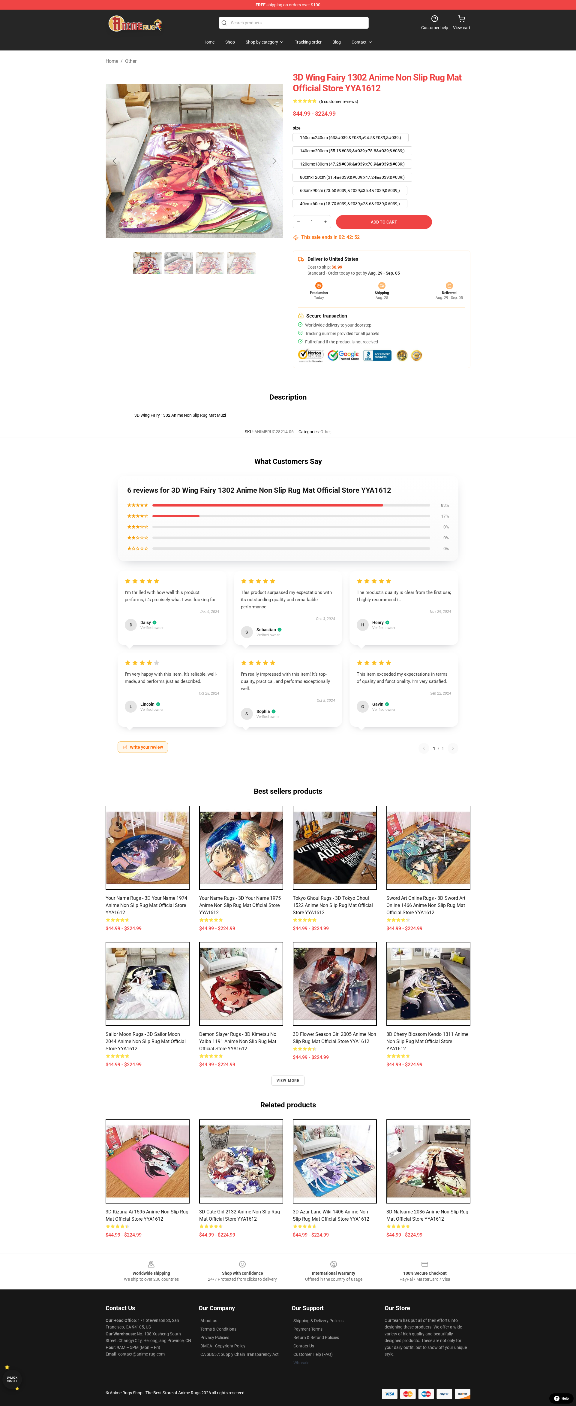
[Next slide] (274, 161)
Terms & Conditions (218, 1329)
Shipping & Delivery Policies (318, 1320)
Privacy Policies (214, 1337)
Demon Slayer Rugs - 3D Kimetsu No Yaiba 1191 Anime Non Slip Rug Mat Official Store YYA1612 (237, 1041)
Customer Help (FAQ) (313, 1354)
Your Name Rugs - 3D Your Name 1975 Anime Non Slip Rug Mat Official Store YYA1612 (240, 905)
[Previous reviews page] (423, 748)
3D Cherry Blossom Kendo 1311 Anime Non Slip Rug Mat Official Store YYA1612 (427, 1041)
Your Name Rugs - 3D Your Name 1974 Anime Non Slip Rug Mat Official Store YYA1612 (146, 905)
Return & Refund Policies (316, 1337)
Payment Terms (307, 1329)
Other (130, 61)
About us (208, 1320)
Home (112, 61)
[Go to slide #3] (210, 263)
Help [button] (565, 1398)
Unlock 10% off (12, 1379)
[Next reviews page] (453, 748)
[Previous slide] (115, 161)
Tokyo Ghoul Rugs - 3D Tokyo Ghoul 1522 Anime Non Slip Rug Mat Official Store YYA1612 (333, 905)
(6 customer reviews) (338, 101)
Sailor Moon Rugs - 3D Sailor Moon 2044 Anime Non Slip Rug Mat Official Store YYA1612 (146, 1041)
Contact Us (303, 1346)
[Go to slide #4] (241, 263)
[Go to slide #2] (178, 263)
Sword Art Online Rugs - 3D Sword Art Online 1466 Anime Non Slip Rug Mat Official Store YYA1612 (425, 905)
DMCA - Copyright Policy (222, 1346)
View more (288, 1081)
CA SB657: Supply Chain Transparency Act (239, 1354)
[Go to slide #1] (147, 263)
